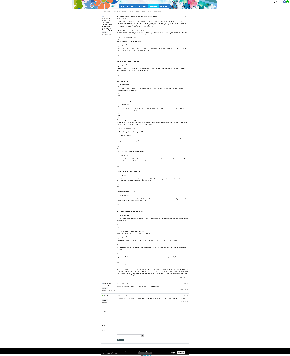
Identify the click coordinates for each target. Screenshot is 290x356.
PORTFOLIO (142, 6)
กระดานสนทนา (106, 11)
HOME (122, 6)
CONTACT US (164, 6)
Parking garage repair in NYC (125, 298)
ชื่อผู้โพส (105, 326)
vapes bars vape (148, 27)
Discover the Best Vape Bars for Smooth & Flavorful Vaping (146, 11)
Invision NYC (120, 287)
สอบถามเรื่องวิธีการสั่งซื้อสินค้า (120, 11)
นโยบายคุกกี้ (115, 353)
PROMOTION (131, 6)
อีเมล (104, 330)
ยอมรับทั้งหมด (181, 352)
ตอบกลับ (121, 340)
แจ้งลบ (186, 17)
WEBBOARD (153, 6)
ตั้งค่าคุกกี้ (173, 352)
